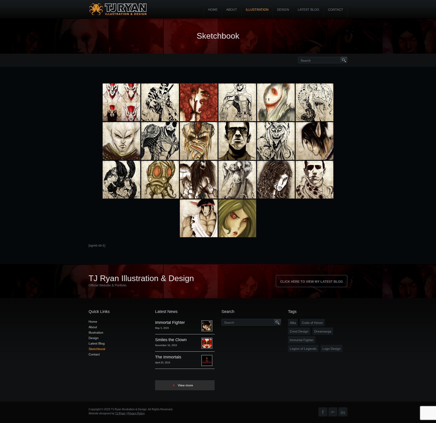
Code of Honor (312, 323)
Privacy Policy (136, 413)
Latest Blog (308, 9)
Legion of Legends (303, 348)
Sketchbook (97, 349)
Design (283, 9)
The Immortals (168, 357)
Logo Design (331, 348)
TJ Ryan (120, 413)
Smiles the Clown (171, 339)
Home (213, 9)
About (231, 9)
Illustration (257, 9)
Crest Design (299, 331)
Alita (293, 323)
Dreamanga (322, 331)
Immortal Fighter (170, 322)
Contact (335, 9)
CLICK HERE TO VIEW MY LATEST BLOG (311, 281)
